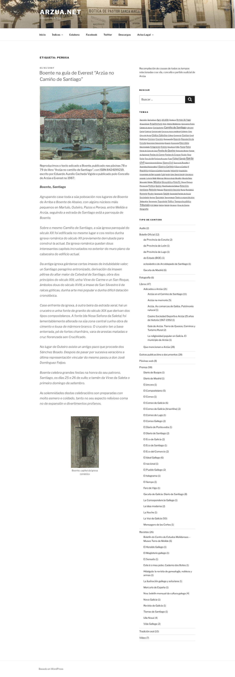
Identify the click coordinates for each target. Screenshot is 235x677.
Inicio (42, 34)
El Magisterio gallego (154, 552)
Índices (56, 34)
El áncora (148, 384)
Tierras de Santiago (154, 611)
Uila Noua (148, 617)
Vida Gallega (150, 623)
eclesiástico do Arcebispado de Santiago (165, 263)
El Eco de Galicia (152, 439)
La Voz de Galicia (152, 518)
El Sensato (149, 559)
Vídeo (142, 637)
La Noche (148, 512)
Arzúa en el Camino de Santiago (165, 294)
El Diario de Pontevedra (156, 427)
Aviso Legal (144, 34)
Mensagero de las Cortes (157, 524)
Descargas (125, 34)
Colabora (74, 34)
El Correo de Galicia (154, 402)
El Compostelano (152, 390)
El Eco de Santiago (153, 445)
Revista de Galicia (153, 605)
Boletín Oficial (147, 234)
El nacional (149, 463)
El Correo (148, 396)
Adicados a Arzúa (153, 289)
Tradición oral (146, 631)
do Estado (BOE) (152, 257)
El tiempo (148, 481)
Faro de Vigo (150, 487)
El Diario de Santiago (154, 433)
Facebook (91, 34)
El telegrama (150, 475)
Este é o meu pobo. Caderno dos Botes (164, 565)
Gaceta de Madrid (153, 270)
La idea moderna (152, 506)
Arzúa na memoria (158, 300)
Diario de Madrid (152, 378)
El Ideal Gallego (151, 457)
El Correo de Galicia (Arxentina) (160, 408)
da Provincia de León (155, 245)
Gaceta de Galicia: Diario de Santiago (163, 494)
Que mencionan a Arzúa (156, 346)
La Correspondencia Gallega (158, 500)
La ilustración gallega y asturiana (161, 581)
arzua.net (61, 12)
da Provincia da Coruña (156, 239)
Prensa (143, 367)
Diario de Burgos (152, 372)
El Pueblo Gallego (153, 469)
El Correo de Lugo (153, 415)
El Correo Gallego (152, 421)
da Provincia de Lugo (155, 251)
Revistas (144, 531)
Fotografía (145, 277)
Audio (142, 228)
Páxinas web (146, 360)
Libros (142, 284)
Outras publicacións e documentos (158, 354)
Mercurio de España (154, 587)
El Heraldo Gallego (153, 546)
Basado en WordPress (51, 668)
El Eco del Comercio (154, 451)
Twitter (108, 34)
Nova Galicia (150, 599)
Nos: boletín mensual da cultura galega (164, 593)
